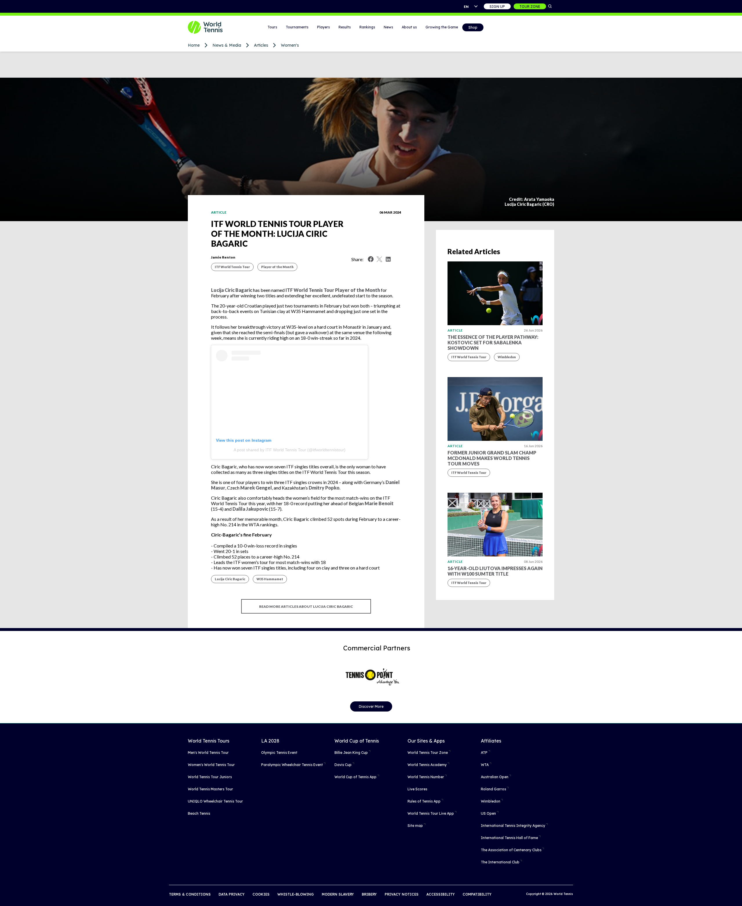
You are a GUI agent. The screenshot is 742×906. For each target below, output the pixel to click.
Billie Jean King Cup (351, 752)
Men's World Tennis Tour (208, 752)
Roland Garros (493, 789)
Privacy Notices (402, 894)
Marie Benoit (379, 503)
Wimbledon (507, 357)
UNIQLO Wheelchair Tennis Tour (215, 801)
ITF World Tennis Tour (232, 267)
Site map (415, 825)
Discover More (371, 706)
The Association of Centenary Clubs (511, 850)
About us (409, 27)
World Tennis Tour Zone (428, 752)
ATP (484, 752)
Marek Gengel (256, 487)
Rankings (367, 27)
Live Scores (417, 789)
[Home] (212, 27)
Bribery (369, 894)
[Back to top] (737, 895)
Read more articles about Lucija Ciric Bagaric (306, 606)
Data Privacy (232, 894)
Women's (290, 45)
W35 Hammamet (270, 579)
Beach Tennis (199, 813)
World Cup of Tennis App (355, 777)
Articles (261, 45)
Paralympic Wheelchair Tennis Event (292, 765)
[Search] (550, 6)
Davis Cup (343, 765)
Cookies (261, 894)
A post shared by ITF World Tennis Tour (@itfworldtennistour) (289, 449)
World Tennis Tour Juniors (210, 777)
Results (345, 27)
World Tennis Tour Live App (431, 813)
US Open (488, 813)
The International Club (500, 862)
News (388, 27)
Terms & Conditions (190, 894)
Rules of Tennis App (424, 801)
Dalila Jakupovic (250, 509)
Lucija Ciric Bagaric (231, 290)
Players (323, 27)
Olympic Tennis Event (279, 752)
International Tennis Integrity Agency (513, 825)
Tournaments (297, 27)
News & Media (226, 45)
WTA (485, 765)
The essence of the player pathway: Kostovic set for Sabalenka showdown (493, 342)
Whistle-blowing (295, 894)
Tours (272, 27)
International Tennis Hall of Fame (509, 838)
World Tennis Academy (427, 765)
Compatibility (477, 894)
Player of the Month (277, 267)
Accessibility (440, 894)
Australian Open (494, 777)
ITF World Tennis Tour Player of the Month (332, 290)
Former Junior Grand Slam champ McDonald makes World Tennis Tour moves (492, 458)
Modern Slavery (338, 894)
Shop (472, 27)
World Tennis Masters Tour (210, 789)
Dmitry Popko (324, 487)
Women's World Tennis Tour (211, 765)
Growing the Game (441, 27)
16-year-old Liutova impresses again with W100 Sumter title (495, 570)
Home (194, 45)
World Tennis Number (426, 777)
